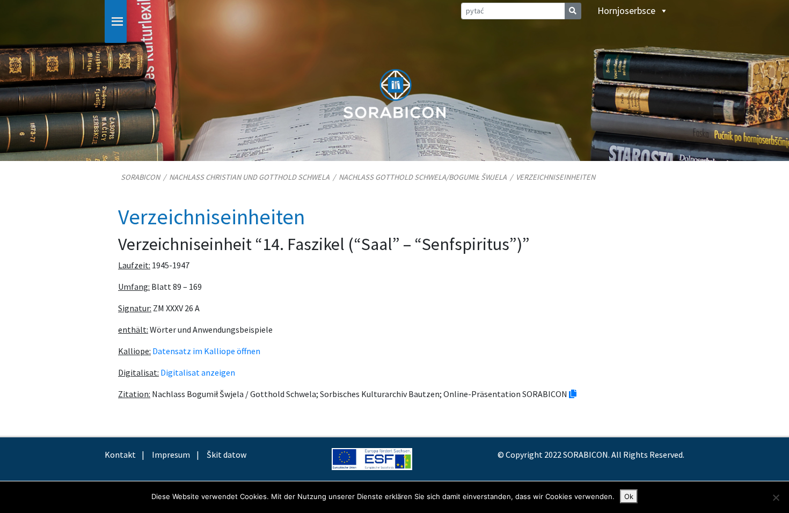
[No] (775, 497)
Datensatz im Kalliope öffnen (206, 351)
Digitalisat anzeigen (197, 372)
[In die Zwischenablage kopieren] (572, 394)
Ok (628, 496)
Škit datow (226, 454)
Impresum (171, 454)
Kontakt (120, 454)
